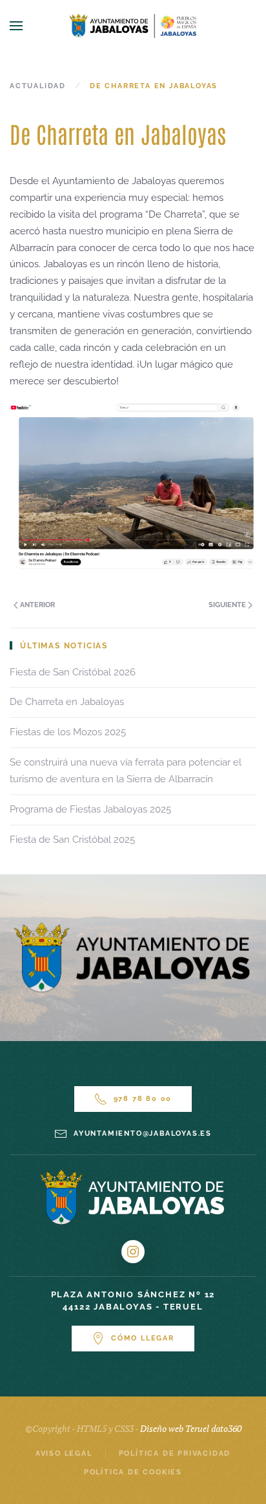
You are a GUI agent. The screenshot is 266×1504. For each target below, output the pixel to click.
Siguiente (228, 605)
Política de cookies (133, 1472)
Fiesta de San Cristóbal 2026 (73, 672)
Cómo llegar (142, 1338)
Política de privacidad (175, 1453)
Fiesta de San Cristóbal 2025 (72, 839)
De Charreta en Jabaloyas (67, 702)
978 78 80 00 (143, 1099)
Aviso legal (64, 1453)
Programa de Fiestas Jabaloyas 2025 (90, 809)
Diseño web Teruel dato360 (190, 1428)
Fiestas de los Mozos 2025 (68, 732)
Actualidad (38, 86)
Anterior (36, 605)
